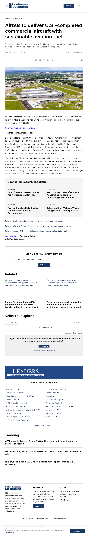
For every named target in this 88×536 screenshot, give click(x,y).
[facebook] (36, 60)
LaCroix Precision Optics (16, 420)
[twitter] (44, 60)
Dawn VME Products (14, 393)
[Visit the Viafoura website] (77, 333)
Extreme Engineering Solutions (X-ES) (21, 410)
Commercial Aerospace (14, 18)
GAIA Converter (12, 413)
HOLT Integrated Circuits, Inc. (18, 417)
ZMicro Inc (50, 417)
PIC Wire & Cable (53, 403)
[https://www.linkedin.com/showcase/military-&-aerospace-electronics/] (64, 500)
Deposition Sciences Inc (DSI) (18, 396)
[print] (82, 60)
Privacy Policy (9, 532)
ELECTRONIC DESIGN (60, 519)
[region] (44, 328)
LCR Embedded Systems (56, 389)
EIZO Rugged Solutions (15, 403)
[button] (6, 6)
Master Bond (51, 393)
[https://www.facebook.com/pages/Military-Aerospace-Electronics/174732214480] (61, 500)
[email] (52, 60)
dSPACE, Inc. (11, 400)
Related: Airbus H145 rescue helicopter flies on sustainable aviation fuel (36, 231)
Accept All (77, 531)
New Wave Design (53, 400)
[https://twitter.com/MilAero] (67, 500)
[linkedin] (40, 60)
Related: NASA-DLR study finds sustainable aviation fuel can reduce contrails (38, 226)
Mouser (49, 396)
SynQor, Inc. (51, 410)
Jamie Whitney (12, 236)
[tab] (11, 322)
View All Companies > (44, 425)
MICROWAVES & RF (43, 519)
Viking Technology (53, 413)
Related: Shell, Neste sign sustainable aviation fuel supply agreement (34, 221)
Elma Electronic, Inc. (14, 406)
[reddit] (48, 60)
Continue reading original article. (20, 128)
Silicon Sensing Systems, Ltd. (58, 406)
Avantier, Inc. (11, 389)
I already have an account (44, 350)
